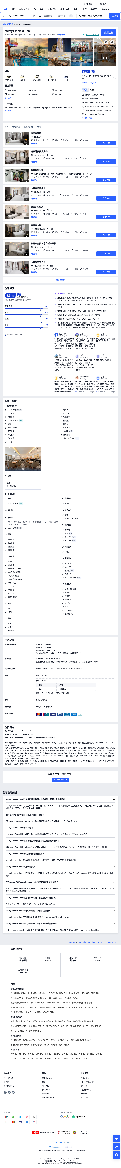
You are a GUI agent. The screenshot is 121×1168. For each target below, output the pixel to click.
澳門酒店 (90, 1054)
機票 (13, 9)
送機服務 (66, 420)
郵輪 (85, 9)
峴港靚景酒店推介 (29, 1040)
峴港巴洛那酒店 (49, 1012)
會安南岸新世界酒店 (76, 1007)
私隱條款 (45, 1094)
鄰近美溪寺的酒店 (52, 1026)
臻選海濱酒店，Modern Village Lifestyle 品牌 (27, 1003)
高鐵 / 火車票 (24, 9)
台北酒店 (56, 1054)
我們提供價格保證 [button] (92, 34)
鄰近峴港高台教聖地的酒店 (71, 1026)
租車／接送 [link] (38, 9)
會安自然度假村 (74, 993)
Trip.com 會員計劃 (87, 1082)
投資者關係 (85, 1078)
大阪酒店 (82, 1054)
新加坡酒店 (76, 1059)
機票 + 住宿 (65, 9)
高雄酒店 (85, 1059)
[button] (96, 4)
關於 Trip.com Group (49, 1097)
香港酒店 (22, 1054)
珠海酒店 (31, 1054)
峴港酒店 (95, 942)
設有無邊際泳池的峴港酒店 (81, 1040)
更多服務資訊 (9, 1086)
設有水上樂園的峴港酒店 (60, 1040)
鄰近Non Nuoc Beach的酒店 (42, 1021)
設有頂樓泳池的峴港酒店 (40, 1045)
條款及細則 (46, 1090)
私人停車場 (12, 410)
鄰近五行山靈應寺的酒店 (92, 1026)
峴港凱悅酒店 (32, 1007)
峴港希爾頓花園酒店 (18, 1007)
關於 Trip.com (47, 1078)
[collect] (116, 1138)
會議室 (65, 431)
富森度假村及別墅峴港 (90, 993)
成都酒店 (58, 1059)
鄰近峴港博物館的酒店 (36, 1026)
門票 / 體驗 (51, 9)
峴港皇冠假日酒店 (56, 998)
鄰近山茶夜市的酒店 (18, 1026)
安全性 (83, 1101)
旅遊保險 (94, 9)
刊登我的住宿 (86, 1090)
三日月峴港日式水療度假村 (57, 993)
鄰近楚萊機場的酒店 (33, 1031)
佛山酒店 (39, 1059)
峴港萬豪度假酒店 (71, 998)
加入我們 (45, 1086)
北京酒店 (22, 1059)
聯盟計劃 (84, 1086)
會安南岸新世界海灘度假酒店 (36, 998)
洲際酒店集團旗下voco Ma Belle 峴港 (53, 1007)
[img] (26, 52)
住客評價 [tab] (16, 127)
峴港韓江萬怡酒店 (92, 1007)
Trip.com (72, 942)
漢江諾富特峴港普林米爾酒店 (82, 1003)
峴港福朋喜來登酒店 (18, 993)
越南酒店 (86, 942)
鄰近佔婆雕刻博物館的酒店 (83, 1021)
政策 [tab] (39, 127)
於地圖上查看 (87, 118)
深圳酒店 (14, 1054)
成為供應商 (85, 1097)
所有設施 (8, 98)
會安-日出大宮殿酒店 (33, 1012)
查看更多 (8, 110)
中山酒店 (31, 1059)
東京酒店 (39, 1054)
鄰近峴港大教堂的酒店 (63, 1021)
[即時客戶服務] (116, 1155)
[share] (116, 1146)
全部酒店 (84, 1094)
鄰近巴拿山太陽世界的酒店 (21, 1021)
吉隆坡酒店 (49, 1059)
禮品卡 (76, 9)
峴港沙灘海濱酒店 (17, 1012)
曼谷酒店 (73, 1054)
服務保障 (7, 1082)
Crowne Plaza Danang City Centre (58, 1003)
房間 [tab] (7, 127)
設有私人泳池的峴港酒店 (20, 1045)
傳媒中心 (45, 1082)
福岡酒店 (14, 1059)
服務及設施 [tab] (28, 127)
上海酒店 (65, 1054)
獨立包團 (105, 9)
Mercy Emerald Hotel (18, 31)
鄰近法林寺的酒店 (17, 1031)
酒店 (79, 942)
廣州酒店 (48, 1054)
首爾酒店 (99, 1054)
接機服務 (66, 417)
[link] (87, 4)
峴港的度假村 (16, 1040)
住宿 (6, 9)
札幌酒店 (66, 1059)
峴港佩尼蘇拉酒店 (17, 998)
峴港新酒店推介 (43, 1040)
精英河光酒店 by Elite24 (36, 993)
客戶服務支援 (9, 1078)
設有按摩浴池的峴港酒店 (60, 1045)
